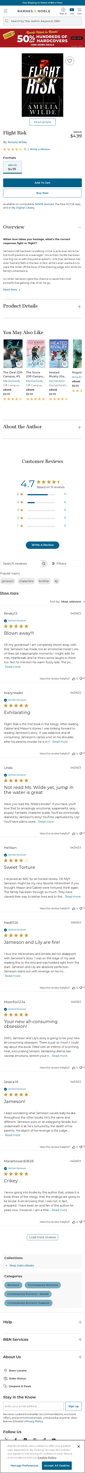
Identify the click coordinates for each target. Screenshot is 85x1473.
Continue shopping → (15, 49)
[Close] (5, 27)
